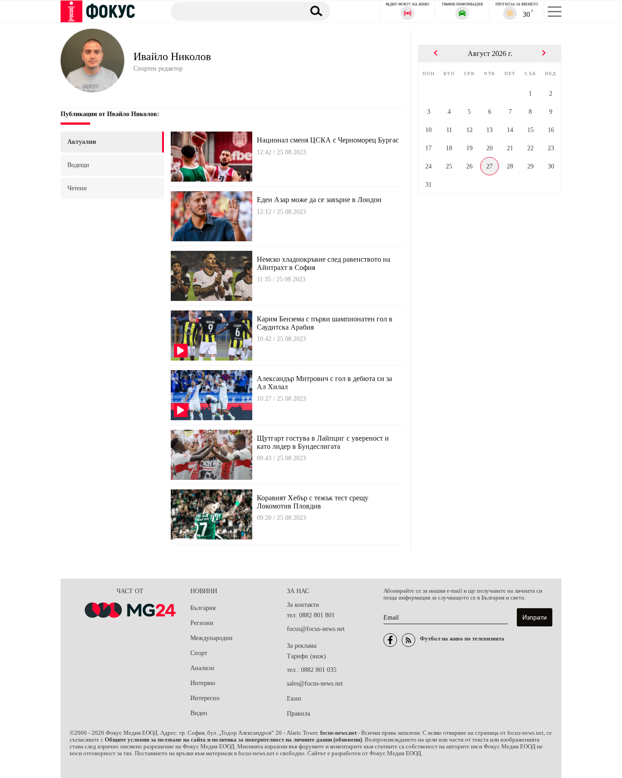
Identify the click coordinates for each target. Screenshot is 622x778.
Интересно (204, 698)
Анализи (202, 668)
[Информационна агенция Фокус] (390, 640)
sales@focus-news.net (315, 683)
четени (77, 188)
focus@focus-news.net (316, 628)
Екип (294, 698)
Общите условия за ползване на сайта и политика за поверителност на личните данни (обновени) (233, 740)
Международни (211, 638)
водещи (78, 165)
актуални (81, 141)
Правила (298, 713)
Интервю (202, 683)
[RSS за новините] (408, 640)
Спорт (198, 653)
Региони (202, 623)
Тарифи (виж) (306, 656)
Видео (198, 713)
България (202, 608)
